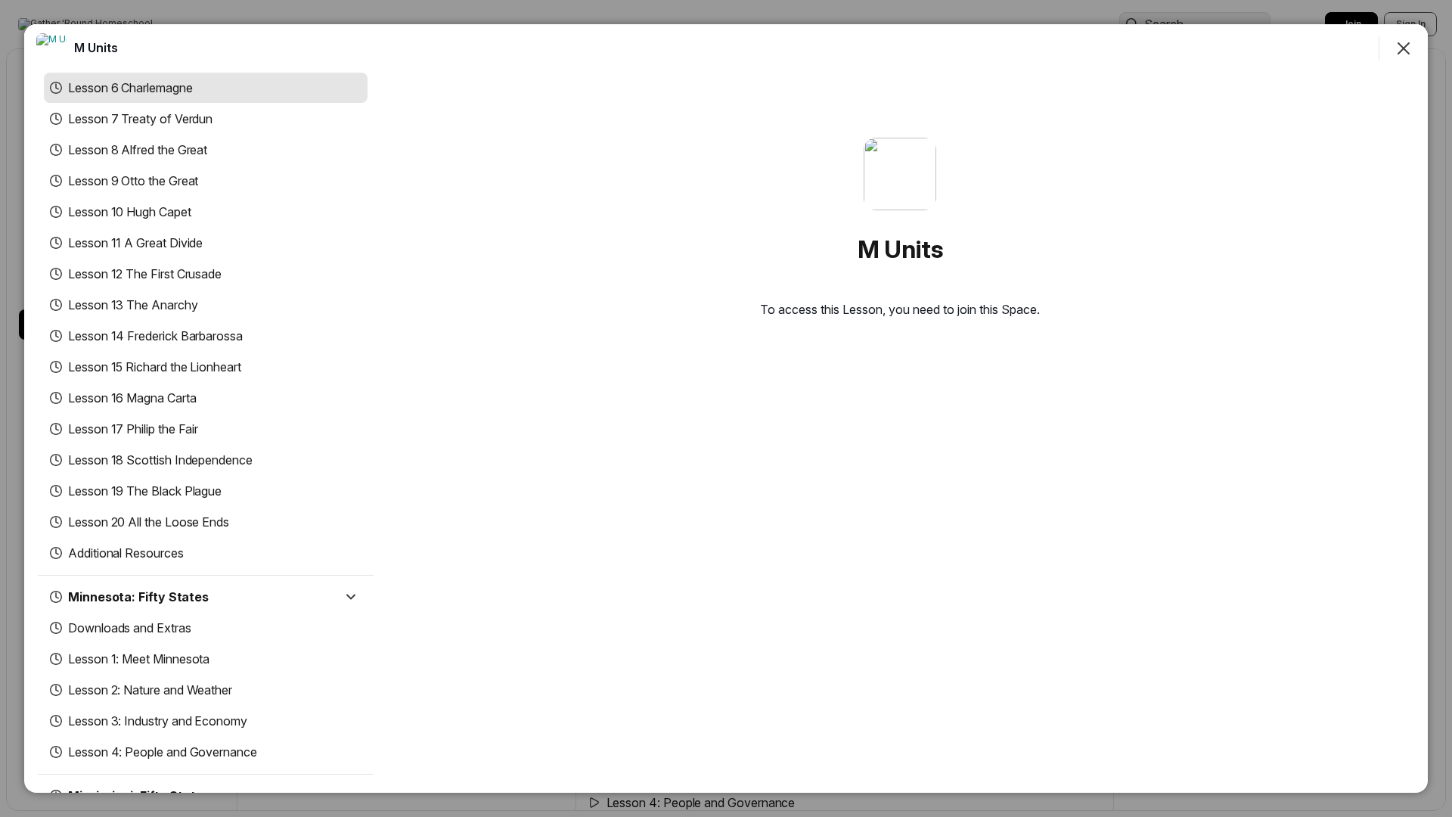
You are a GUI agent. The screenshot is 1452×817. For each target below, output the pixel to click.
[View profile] (51, 48)
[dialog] (726, 408)
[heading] (96, 47)
